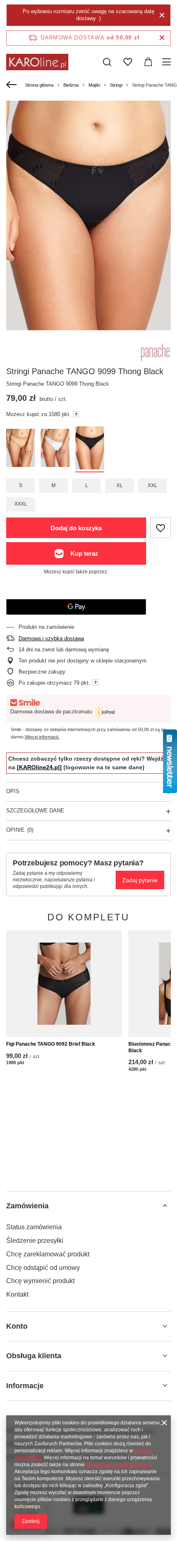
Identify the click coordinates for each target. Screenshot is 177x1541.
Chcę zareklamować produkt (47, 1254)
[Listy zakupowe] (127, 62)
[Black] (89, 449)
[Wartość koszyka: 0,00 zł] (148, 62)
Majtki (94, 85)
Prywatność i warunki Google (118, 1464)
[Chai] (20, 449)
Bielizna (71, 85)
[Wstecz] (12, 85)
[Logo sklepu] (37, 62)
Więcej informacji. (42, 736)
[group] (88, 224)
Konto (17, 1326)
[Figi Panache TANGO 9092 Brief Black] (64, 983)
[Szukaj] (107, 62)
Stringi (116, 85)
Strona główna (39, 85)
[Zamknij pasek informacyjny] (162, 38)
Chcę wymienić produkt (40, 1280)
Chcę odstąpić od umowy (43, 1267)
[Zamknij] (162, 15)
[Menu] (167, 62)
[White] (55, 449)
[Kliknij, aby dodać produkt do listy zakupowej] (160, 528)
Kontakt (17, 1294)
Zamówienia (27, 1206)
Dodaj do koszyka (76, 527)
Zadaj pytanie (140, 880)
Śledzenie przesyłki (34, 1240)
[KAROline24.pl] (39, 767)
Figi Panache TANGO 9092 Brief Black (50, 1044)
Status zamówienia (34, 1227)
